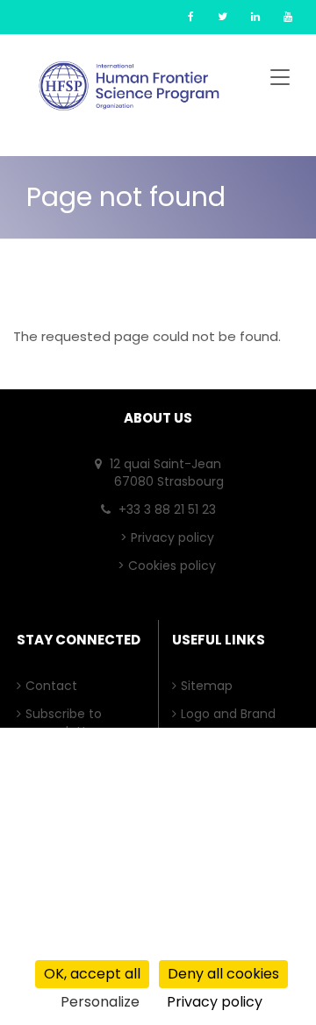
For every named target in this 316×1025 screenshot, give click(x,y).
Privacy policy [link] (214, 1002)
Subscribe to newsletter (68, 722)
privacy (35, 945)
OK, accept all (92, 974)
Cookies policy (172, 565)
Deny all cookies (223, 974)
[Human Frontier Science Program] (129, 85)
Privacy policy (172, 537)
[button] (280, 79)
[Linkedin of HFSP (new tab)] (255, 16)
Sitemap (211, 685)
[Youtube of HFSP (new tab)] (287, 16)
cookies (120, 945)
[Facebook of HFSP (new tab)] (191, 16)
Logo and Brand (233, 713)
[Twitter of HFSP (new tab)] (222, 16)
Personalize (100, 1002)
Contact (55, 685)
